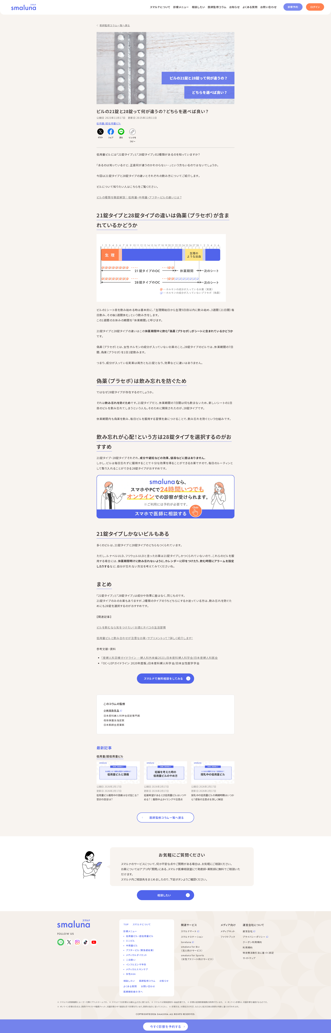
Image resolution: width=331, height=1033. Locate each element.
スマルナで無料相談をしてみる (163, 678)
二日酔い (131, 959)
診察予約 (293, 7)
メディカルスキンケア (137, 969)
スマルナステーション (192, 936)
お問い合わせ (268, 7)
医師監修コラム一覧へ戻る (115, 25)
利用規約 (247, 947)
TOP (126, 924)
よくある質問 (250, 7)
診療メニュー (181, 7)
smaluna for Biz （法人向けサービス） (192, 948)
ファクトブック (228, 936)
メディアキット (228, 931)
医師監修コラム (217, 7)
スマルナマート (189, 931)
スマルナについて (160, 7)
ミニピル (130, 940)
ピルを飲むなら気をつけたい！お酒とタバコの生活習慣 (131, 627)
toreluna (186, 942)
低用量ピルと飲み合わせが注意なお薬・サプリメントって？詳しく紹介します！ (145, 638)
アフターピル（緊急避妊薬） (140, 950)
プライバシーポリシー (254, 936)
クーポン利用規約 (252, 942)
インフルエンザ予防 (136, 964)
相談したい (198, 7)
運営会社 (247, 931)
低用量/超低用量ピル (109, 123)
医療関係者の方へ (133, 991)
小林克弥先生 (111, 710)
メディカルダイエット (136, 955)
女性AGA (131, 974)
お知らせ (234, 7)
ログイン (315, 7)
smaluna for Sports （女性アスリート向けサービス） (197, 957)
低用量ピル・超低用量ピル (139, 936)
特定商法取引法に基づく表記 (258, 952)
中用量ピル (132, 945)
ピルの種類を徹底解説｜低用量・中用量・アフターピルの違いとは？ (139, 197)
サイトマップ (249, 958)
